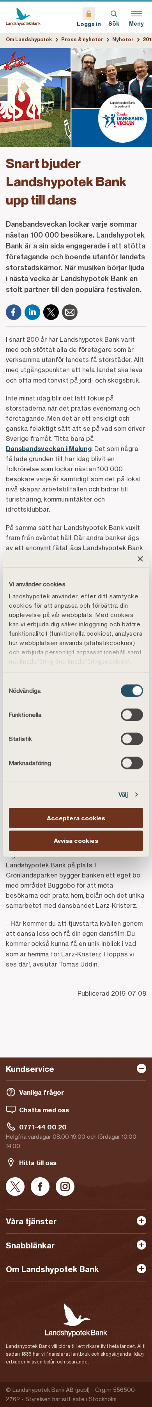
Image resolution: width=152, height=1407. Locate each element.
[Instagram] (65, 1187)
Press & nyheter (82, 39)
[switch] (132, 714)
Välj (123, 794)
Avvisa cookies (76, 840)
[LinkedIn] (32, 312)
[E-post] (70, 312)
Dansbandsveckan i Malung (49, 449)
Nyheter (123, 39)
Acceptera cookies (76, 817)
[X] (51, 312)
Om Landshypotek (29, 39)
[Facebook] (13, 312)
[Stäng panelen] (140, 558)
